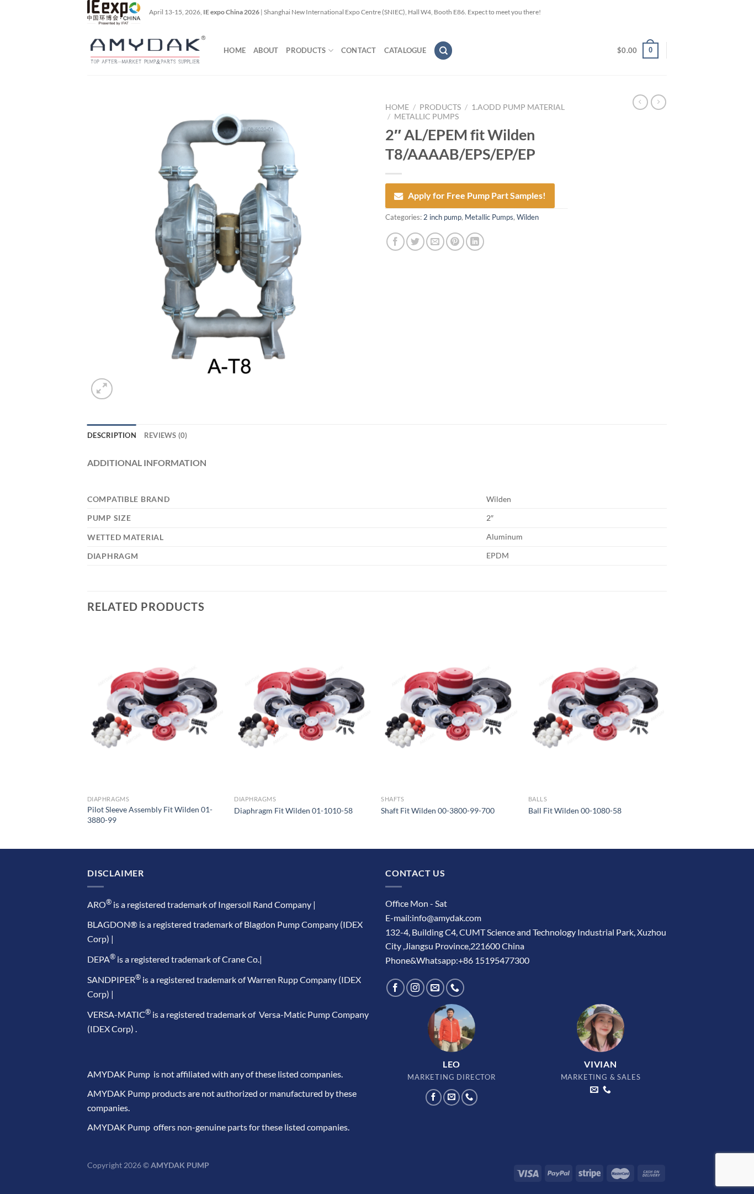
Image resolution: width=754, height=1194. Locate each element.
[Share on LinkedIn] (475, 242)
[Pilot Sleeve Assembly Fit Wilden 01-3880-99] (155, 708)
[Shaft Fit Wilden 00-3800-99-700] (449, 708)
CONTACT (358, 50)
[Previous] (87, 737)
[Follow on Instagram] (415, 988)
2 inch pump (442, 217)
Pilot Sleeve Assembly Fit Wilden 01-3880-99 (150, 815)
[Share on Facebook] (395, 242)
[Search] (443, 50)
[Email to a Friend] (435, 242)
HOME (235, 50)
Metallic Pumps (426, 116)
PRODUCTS (306, 50)
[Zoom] (102, 389)
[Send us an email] (435, 988)
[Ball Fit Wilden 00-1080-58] (596, 708)
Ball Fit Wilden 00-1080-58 (575, 810)
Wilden (528, 217)
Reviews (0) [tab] (166, 435)
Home (397, 107)
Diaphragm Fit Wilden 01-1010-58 (293, 810)
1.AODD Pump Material (518, 107)
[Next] (663, 737)
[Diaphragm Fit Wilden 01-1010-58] (302, 708)
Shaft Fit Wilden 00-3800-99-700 (438, 810)
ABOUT (265, 50)
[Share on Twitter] (415, 242)
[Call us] (455, 988)
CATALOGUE (405, 50)
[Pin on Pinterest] (455, 242)
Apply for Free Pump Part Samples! (477, 195)
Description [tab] (111, 435)
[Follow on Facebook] (395, 988)
